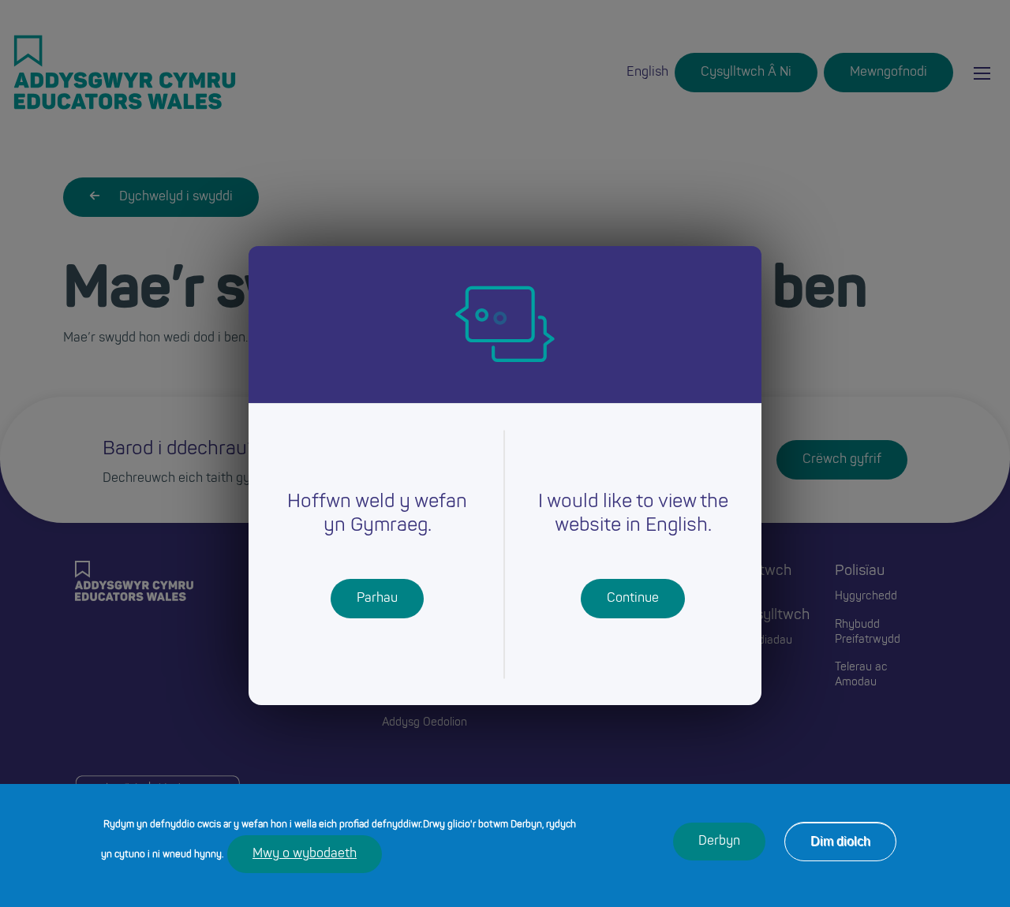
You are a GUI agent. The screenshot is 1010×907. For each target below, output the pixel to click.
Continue (633, 598)
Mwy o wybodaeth (304, 854)
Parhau (377, 598)
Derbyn (719, 841)
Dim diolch (840, 841)
